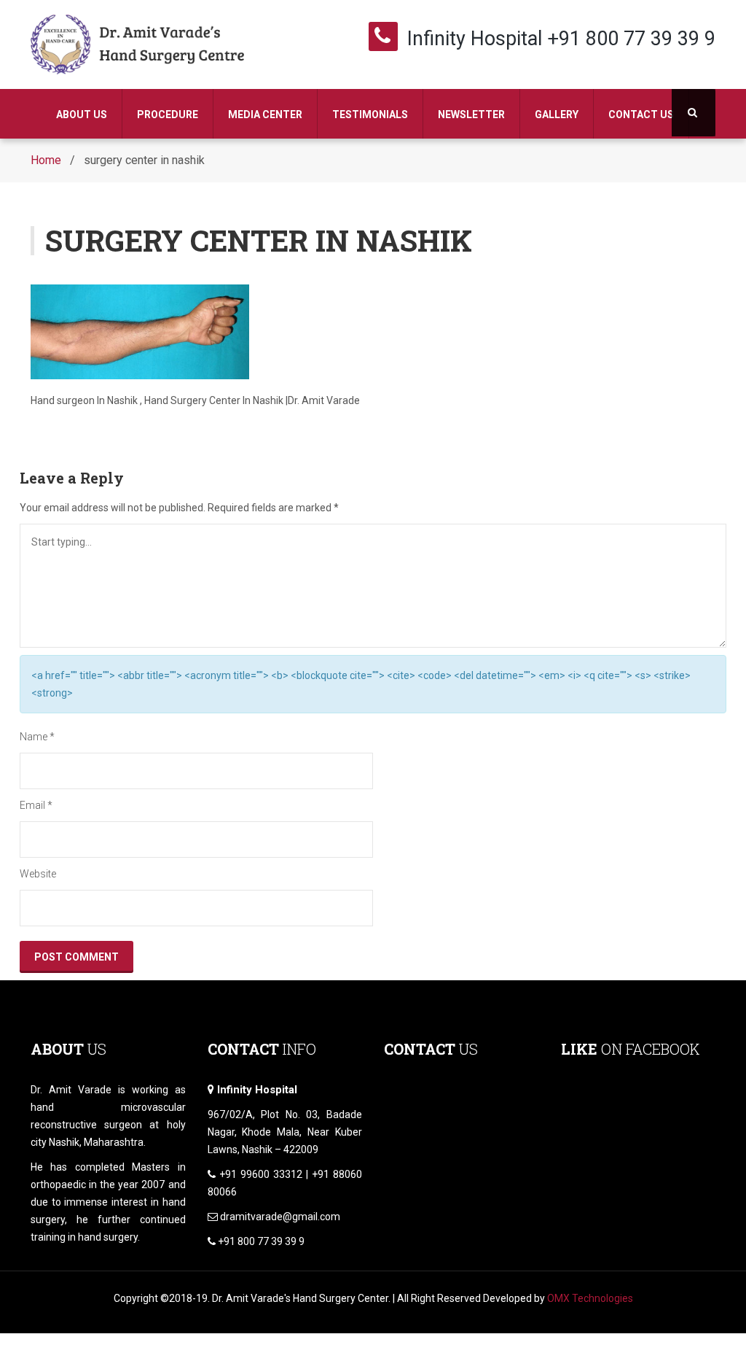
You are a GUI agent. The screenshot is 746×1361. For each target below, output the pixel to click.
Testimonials (370, 114)
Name (37, 736)
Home (46, 160)
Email (36, 805)
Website (38, 874)
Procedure (167, 114)
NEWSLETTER (471, 114)
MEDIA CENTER (265, 114)
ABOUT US (81, 114)
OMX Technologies (590, 1298)
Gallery (556, 114)
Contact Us (641, 114)
